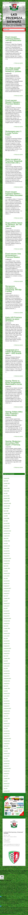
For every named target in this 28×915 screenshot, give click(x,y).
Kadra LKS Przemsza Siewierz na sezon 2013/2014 (13, 319)
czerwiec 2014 (7, 688)
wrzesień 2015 (7, 651)
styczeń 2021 (6, 496)
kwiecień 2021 (7, 488)
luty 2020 (6, 521)
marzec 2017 (6, 606)
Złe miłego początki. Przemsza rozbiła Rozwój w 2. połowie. (13, 69)
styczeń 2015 (6, 671)
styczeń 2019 (6, 551)
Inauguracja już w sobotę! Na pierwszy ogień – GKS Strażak (13, 351)
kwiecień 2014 (7, 693)
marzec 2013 (6, 726)
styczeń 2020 (6, 523)
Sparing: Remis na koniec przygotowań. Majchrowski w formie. (13, 382)
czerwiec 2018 (7, 568)
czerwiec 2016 (7, 628)
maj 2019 (6, 543)
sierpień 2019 (6, 536)
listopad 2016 (6, 616)
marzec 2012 (6, 756)
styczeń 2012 (6, 761)
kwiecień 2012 (7, 753)
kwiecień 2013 (7, 723)
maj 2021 (6, 486)
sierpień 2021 (6, 478)
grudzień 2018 (7, 553)
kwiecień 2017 (7, 603)
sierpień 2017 (6, 593)
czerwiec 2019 (7, 541)
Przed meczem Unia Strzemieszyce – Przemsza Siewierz (13, 255)
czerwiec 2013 (7, 718)
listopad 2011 (6, 766)
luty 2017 (6, 608)
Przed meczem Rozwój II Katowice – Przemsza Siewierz (13, 102)
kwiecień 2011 (7, 783)
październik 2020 (7, 503)
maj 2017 (6, 601)
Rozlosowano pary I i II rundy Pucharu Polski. (13, 133)
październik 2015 (7, 648)
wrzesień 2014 (7, 681)
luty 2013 (6, 728)
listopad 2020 (6, 501)
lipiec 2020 (6, 511)
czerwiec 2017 (7, 598)
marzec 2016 (6, 636)
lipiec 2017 (6, 596)
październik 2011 (7, 768)
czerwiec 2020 (7, 513)
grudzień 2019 (7, 526)
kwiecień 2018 (7, 573)
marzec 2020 (6, 518)
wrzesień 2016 (7, 621)
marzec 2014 (6, 696)
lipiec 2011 (6, 776)
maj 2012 (6, 751)
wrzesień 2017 (7, 591)
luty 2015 (6, 668)
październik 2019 (7, 531)
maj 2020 (6, 516)
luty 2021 (6, 493)
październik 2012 (7, 738)
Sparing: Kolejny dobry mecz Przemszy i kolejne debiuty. (13, 413)
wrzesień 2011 (7, 771)
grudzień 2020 (7, 498)
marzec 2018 (6, 576)
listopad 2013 (6, 706)
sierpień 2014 (6, 683)
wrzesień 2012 (7, 741)
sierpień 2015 (6, 653)
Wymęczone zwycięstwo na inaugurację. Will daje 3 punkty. (13, 288)
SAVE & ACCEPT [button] (4, 914)
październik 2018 (7, 558)
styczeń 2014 (6, 701)
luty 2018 (6, 578)
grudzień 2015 (7, 643)
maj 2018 (6, 571)
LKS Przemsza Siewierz (14, 18)
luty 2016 (6, 638)
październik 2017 (7, 588)
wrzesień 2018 (7, 561)
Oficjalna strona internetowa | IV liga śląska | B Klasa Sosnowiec (14, 25)
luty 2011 (6, 788)
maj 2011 (6, 781)
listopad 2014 (6, 676)
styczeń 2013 (6, 731)
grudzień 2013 (7, 703)
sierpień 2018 (6, 563)
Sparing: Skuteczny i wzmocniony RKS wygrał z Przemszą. (13, 443)
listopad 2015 (6, 646)
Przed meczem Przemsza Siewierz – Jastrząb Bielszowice (13, 39)
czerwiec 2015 (7, 658)
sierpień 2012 (6, 743)
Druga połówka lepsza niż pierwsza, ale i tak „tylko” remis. (13, 224)
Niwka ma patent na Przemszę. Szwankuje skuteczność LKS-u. (13, 161)
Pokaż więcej (9, 874)
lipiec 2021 (6, 481)
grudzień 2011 (7, 763)
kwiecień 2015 (7, 663)
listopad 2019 (6, 528)
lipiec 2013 (6, 716)
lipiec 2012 (6, 746)
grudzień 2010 (7, 791)
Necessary (4, 896)
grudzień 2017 (7, 583)
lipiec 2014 (6, 686)
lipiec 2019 (6, 538)
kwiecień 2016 (7, 633)
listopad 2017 (6, 586)
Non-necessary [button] (3, 904)
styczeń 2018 (6, 581)
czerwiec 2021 (7, 483)
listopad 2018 (6, 556)
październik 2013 (7, 708)
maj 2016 (6, 631)
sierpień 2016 (6, 623)
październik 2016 (7, 618)
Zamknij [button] (4, 874)
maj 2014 (6, 691)
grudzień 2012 (7, 733)
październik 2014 (7, 678)
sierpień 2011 (6, 773)
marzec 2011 (6, 786)
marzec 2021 (6, 491)
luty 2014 (6, 698)
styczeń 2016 (6, 641)
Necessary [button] (2, 895)
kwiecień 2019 (7, 546)
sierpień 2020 (6, 508)
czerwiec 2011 (7, 778)
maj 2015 (6, 661)
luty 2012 (6, 758)
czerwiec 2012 (7, 748)
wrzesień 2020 (7, 506)
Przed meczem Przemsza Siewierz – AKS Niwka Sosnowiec (14, 193)
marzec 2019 (6, 548)
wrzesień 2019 (7, 533)
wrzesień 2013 (7, 711)
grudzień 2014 (7, 673)
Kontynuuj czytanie (18, 63)
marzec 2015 (6, 666)
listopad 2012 (6, 736)
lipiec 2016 (6, 626)
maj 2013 (6, 721)
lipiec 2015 (6, 656)
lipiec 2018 (6, 566)
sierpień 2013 (6, 713)
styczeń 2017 (6, 611)
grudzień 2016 (7, 613)
